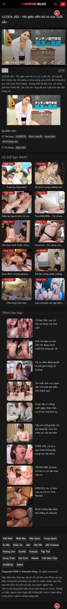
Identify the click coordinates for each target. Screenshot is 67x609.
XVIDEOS (21, 136)
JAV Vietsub (52, 545)
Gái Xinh (23, 558)
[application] (33, 47)
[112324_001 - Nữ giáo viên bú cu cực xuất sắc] (33, 109)
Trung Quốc (50, 538)
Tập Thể (45, 551)
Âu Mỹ (6, 545)
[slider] (33, 57)
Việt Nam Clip (49, 558)
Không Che (9, 551)
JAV (28, 545)
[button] (34, 47)
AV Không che (10, 141)
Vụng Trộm (9, 558)
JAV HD (38, 545)
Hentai (34, 558)
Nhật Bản (21, 147)
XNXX (20, 564)
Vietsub (33, 551)
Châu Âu (18, 545)
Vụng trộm (50, 136)
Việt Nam (8, 538)
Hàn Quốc (34, 538)
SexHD (22, 551)
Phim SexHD (35, 136)
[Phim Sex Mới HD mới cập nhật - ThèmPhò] (33, 5)
